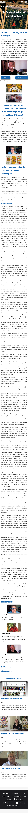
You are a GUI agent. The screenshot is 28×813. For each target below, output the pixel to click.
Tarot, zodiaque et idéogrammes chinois (11, 698)
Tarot (2, 702)
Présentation (5, 796)
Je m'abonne (5, 78)
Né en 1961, (5, 618)
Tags (23, 793)
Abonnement (19, 799)
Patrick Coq (11, 618)
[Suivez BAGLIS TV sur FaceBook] (11, 803)
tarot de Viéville (12, 123)
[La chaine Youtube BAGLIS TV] (5, 803)
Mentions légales (16, 796)
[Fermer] (24, 65)
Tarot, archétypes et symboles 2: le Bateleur (12, 733)
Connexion (8, 799)
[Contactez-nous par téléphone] (22, 803)
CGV (25, 796)
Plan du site (6, 793)
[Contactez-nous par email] (17, 803)
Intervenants (16, 793)
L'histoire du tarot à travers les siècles (11, 768)
